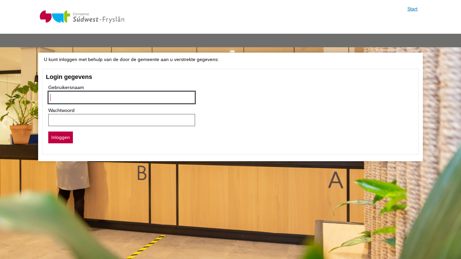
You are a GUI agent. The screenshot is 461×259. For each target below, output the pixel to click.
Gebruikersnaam (66, 87)
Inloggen (60, 137)
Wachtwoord (61, 110)
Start (412, 8)
